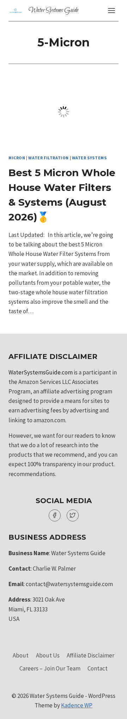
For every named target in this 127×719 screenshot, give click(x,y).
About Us (48, 655)
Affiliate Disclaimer (90, 655)
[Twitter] (73, 515)
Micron (16, 157)
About (21, 655)
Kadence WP (76, 705)
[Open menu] (111, 10)
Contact (97, 668)
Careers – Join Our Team (49, 668)
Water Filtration (48, 157)
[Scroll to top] (109, 708)
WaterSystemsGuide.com (40, 372)
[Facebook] (55, 515)
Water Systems (89, 157)
